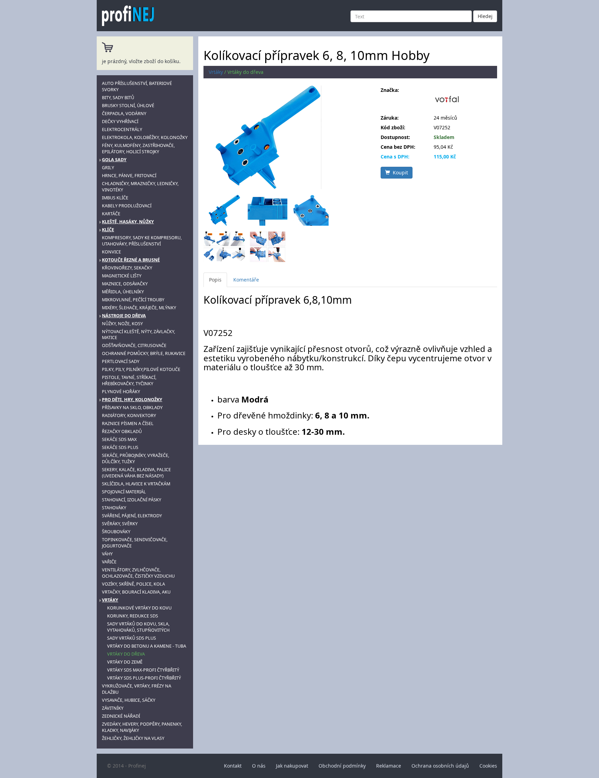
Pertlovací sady (120, 361)
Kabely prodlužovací (126, 206)
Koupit (399, 172)
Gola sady (114, 160)
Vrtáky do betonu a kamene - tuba (146, 646)
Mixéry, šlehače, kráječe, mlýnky (139, 308)
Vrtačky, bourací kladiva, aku (136, 592)
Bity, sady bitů (118, 98)
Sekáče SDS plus (120, 447)
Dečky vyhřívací (120, 121)
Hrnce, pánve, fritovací (129, 176)
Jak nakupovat (292, 765)
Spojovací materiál (124, 492)
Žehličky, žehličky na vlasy (133, 738)
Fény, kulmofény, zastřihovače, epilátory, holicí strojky (138, 148)
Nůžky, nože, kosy (122, 324)
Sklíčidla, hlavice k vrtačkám (136, 484)
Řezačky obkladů (122, 431)
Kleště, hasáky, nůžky (128, 222)
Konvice (111, 252)
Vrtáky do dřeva (126, 654)
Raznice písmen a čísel (128, 423)
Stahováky (114, 508)
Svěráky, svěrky (120, 524)
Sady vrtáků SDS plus (131, 638)
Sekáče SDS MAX (119, 439)
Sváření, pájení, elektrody (132, 516)
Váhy (107, 554)
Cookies (488, 765)
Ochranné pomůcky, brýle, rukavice (143, 353)
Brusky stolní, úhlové (128, 106)
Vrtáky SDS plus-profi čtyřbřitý (144, 678)
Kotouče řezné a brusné (131, 260)
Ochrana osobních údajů (440, 765)
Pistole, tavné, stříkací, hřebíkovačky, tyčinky (129, 380)
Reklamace (388, 765)
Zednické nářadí (121, 716)
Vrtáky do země (124, 662)
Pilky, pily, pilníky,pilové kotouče (141, 369)
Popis (215, 279)
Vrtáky (110, 600)
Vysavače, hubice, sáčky (128, 700)
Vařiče (109, 562)
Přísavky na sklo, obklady (132, 407)
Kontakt (233, 765)
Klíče (108, 230)
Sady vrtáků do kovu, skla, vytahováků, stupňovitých (138, 627)
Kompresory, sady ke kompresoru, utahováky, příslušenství (142, 241)
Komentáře (246, 279)
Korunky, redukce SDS (132, 616)
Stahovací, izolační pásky (131, 500)
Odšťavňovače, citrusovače (134, 345)
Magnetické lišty (121, 276)
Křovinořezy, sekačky (127, 268)
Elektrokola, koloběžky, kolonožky (145, 137)
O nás (259, 765)
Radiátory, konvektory (129, 415)
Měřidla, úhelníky (123, 292)
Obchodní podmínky (342, 765)
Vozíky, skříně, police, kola (133, 584)
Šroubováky (116, 532)
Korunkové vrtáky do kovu (139, 608)
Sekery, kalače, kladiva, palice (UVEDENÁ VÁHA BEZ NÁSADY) (136, 473)
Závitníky (112, 708)
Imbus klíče (115, 198)
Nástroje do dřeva (124, 316)
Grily (108, 168)
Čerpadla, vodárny (124, 113)
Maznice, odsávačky (125, 284)
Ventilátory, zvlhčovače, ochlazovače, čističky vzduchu (138, 573)
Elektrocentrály (122, 129)
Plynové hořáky (121, 392)
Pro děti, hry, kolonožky (132, 400)
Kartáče (111, 214)
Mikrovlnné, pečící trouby (133, 300)
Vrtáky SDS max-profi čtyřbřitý (143, 670)
